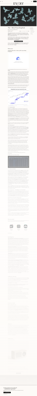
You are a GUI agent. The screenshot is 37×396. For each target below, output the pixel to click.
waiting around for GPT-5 (11, 83)
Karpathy (12, 195)
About (27, 377)
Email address (2, 383)
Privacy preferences (29, 382)
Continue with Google (7, 392)
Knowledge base (32, 30)
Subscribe (35, 1)
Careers (28, 379)
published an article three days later (12, 115)
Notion (16, 282)
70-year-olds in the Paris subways (13, 210)
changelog (26, 308)
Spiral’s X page (16, 310)
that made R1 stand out (10, 173)
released (14, 108)
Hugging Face (23, 180)
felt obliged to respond (24, 75)
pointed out (22, 198)
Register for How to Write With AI (18, 41)
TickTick (10, 282)
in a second (10, 307)
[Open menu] (0, 1)
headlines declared (13, 73)
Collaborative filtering (32, 31)
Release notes (32, 28)
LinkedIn (35, 379)
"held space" (25, 329)
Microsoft (10, 182)
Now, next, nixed (32, 29)
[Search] (2, 1)
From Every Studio (32, 32)
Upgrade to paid (18, 373)
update (22, 170)
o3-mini (21, 130)
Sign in (32, 1)
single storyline (18, 116)
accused (12, 133)
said (23, 191)
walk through (20, 309)
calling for (14, 195)
